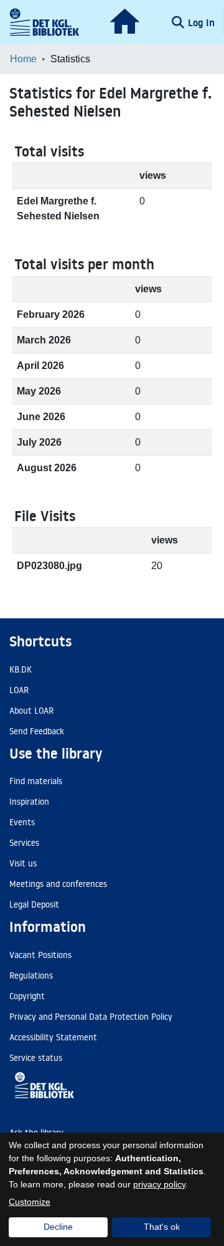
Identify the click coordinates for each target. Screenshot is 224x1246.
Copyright (27, 996)
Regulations (31, 975)
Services (24, 842)
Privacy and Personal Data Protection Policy (90, 1016)
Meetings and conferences (58, 883)
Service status (35, 1057)
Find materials (35, 781)
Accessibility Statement (53, 1037)
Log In (202, 22)
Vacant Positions (40, 955)
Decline (58, 1227)
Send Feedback (36, 731)
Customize (29, 1202)
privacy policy (159, 1184)
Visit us (23, 863)
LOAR (19, 690)
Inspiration (29, 801)
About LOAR (31, 710)
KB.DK (20, 669)
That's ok (162, 1227)
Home (23, 59)
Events (22, 822)
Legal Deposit (34, 904)
